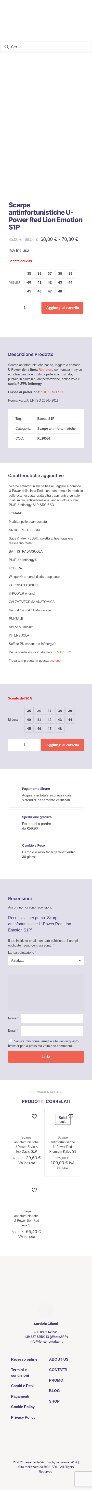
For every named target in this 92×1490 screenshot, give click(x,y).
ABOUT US (58, 1359)
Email (13, 1030)
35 (29, 273)
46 (39, 291)
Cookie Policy (23, 1407)
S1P (51, 419)
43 (60, 282)
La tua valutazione (22, 952)
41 (39, 282)
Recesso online (24, 1359)
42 (50, 282)
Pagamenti (20, 1396)
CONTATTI (58, 1370)
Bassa (41, 419)
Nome (13, 1018)
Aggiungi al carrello (62, 308)
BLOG (54, 1391)
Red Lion (45, 369)
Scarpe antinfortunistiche (56, 428)
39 (70, 273)
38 (60, 273)
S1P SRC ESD (52, 392)
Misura (14, 282)
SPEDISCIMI (62, 652)
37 (50, 273)
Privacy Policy (23, 1417)
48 (60, 291)
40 (29, 282)
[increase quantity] (35, 308)
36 (39, 273)
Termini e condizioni (20, 1372)
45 (29, 291)
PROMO (56, 1380)
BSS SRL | (51, 1467)
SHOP (54, 1401)
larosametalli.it (66, 1462)
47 (50, 291)
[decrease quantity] (14, 308)
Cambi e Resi (22, 1386)
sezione (55, 660)
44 (70, 282)
